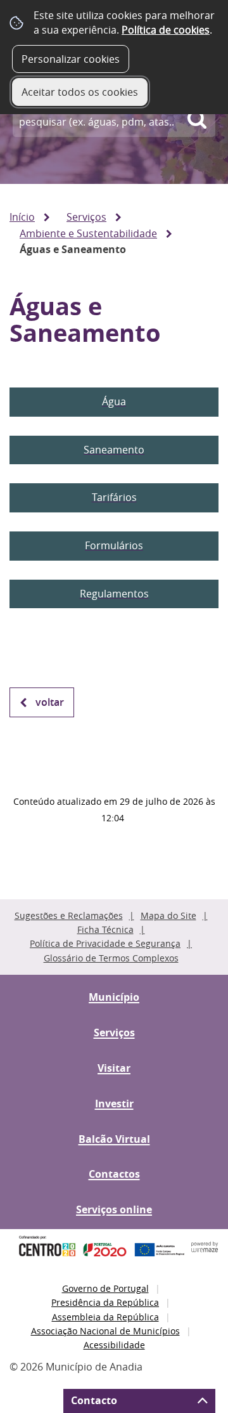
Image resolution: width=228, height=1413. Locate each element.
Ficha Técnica (105, 929)
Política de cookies (166, 30)
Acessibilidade (114, 1345)
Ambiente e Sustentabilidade (88, 233)
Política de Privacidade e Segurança (105, 943)
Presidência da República (105, 1302)
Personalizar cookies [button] (71, 59)
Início (22, 217)
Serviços (86, 217)
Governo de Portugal (105, 1288)
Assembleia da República (105, 1317)
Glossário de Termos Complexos (111, 958)
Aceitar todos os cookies (80, 92)
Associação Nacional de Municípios (105, 1331)
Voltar (49, 702)
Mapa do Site (168, 915)
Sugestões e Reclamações (69, 915)
